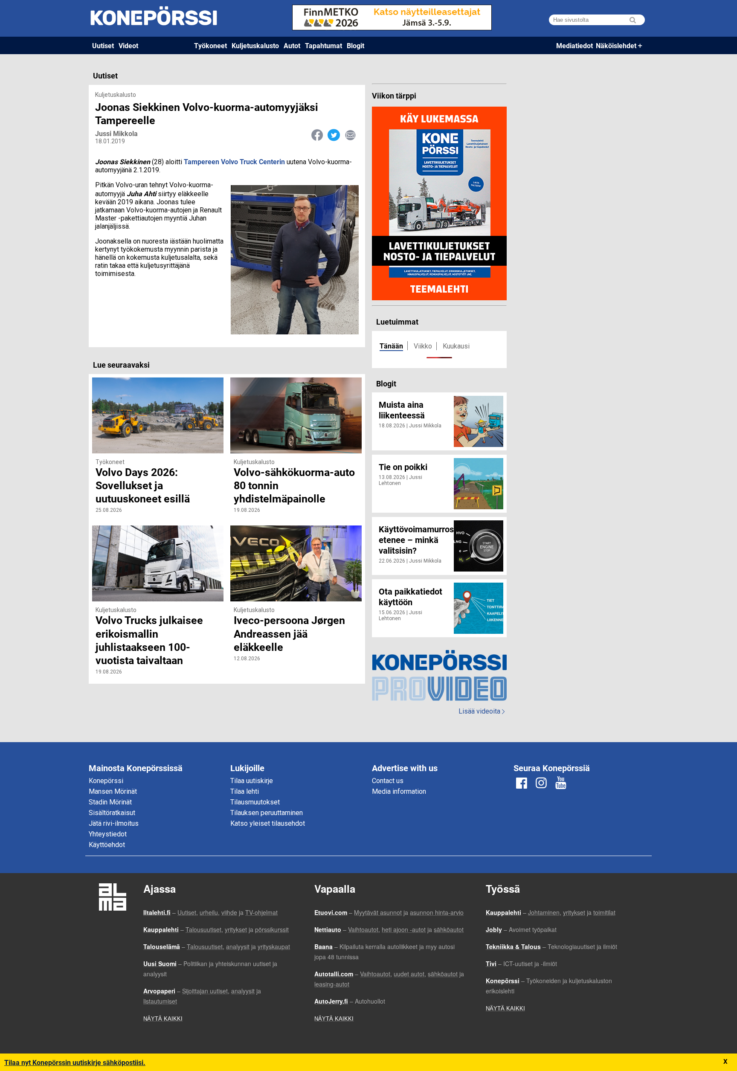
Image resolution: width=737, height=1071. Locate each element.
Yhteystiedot (108, 834)
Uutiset (103, 45)
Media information (399, 791)
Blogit (355, 45)
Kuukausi (456, 346)
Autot (292, 45)
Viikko (423, 346)
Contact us (387, 781)
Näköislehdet (616, 45)
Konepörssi (106, 781)
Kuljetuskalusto (255, 45)
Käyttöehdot (107, 845)
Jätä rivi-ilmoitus (114, 823)
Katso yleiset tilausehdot (267, 823)
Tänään (391, 345)
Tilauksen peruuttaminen (266, 813)
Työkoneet (210, 45)
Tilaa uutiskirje (251, 781)
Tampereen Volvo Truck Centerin (234, 161)
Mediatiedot (574, 45)
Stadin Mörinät (110, 802)
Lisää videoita (481, 711)
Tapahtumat (323, 45)
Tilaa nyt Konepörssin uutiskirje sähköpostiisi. (74, 1062)
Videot (128, 45)
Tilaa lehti (244, 791)
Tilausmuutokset (255, 802)
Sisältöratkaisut (112, 813)
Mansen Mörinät (113, 791)
